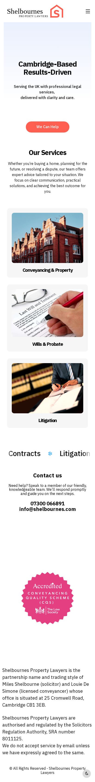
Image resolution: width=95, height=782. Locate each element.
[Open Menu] (88, 11)
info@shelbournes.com (47, 509)
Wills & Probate (47, 344)
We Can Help (47, 127)
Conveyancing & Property (48, 270)
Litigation (47, 420)
